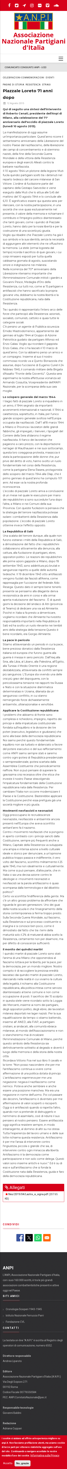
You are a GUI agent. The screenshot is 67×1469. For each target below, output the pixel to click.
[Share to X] (29, 1237)
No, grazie (22, 1463)
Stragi (46, 84)
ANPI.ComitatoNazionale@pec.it (28, 1397)
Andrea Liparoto (12, 1361)
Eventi (50, 77)
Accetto (7, 1463)
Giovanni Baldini (12, 1412)
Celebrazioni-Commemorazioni (23, 77)
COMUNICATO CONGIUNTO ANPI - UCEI (25, 67)
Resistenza (33, 84)
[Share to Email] (47, 1237)
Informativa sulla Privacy (45, 1455)
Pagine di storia (13, 84)
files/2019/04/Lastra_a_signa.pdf (28, 1194)
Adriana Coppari (12, 1428)
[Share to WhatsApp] (38, 1237)
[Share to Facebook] (20, 1237)
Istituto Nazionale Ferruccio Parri (25, 1315)
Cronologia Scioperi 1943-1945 (24, 1309)
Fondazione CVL (15, 1321)
